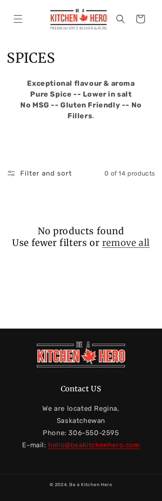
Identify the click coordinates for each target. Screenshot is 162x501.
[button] (18, 19)
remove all (126, 242)
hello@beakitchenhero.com (94, 445)
